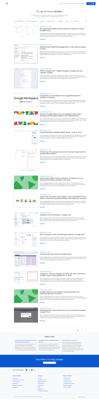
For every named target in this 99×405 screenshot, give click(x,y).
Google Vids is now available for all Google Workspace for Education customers (60, 96)
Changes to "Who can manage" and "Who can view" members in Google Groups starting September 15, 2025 (63, 274)
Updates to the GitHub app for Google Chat (55, 215)
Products (61, 3)
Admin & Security (51, 21)
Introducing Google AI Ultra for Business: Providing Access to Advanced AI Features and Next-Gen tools (61, 179)
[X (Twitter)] (29, 370)
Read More (42, 39)
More (67, 21)
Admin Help (14, 378)
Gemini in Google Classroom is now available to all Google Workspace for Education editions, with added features (60, 115)
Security (39, 378)
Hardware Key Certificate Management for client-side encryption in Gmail (63, 48)
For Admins (66, 3)
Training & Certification (43, 391)
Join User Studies (67, 387)
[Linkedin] (32, 370)
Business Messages (67, 385)
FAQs (39, 387)
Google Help (15, 383)
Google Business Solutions (69, 383)
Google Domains (67, 380)
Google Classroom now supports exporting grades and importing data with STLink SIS (59, 293)
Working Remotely (42, 381)
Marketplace (40, 385)
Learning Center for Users (18, 380)
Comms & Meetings (18, 21)
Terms (41, 396)
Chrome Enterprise (67, 381)
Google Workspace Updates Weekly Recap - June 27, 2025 (60, 132)
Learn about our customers (69, 340)
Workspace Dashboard (17, 385)
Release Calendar (80, 3)
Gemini (42, 21)
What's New (14, 387)
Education (60, 21)
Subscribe (91, 3)
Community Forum (16, 381)
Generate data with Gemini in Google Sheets (55, 254)
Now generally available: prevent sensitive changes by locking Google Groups (62, 29)
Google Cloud (66, 378)
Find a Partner (41, 383)
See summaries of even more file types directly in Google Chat (62, 234)
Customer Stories (42, 380)
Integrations (40, 389)
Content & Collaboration (31, 21)
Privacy (38, 396)
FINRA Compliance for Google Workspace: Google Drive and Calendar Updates (61, 72)
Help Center (72, 3)
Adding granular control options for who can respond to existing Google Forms (63, 311)
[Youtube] (26, 370)
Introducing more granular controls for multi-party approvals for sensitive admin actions (63, 153)
